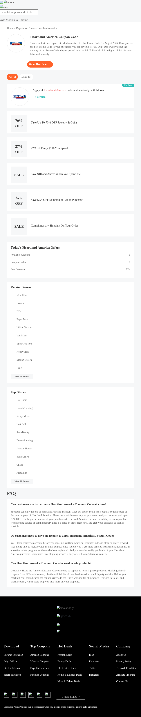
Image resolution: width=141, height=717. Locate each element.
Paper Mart (22, 319)
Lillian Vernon (24, 327)
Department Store (25, 28)
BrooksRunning (25, 440)
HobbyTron (23, 351)
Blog (91, 655)
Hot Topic (22, 400)
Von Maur (22, 335)
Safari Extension (12, 674)
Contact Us (122, 681)
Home (10, 28)
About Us (121, 655)
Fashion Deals (64, 655)
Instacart (21, 303)
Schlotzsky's (23, 456)
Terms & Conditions (126, 668)
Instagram (94, 674)
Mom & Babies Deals (68, 681)
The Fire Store (24, 343)
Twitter (93, 668)
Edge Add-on (10, 661)
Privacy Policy (123, 661)
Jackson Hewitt (24, 448)
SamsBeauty (23, 432)
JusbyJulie (22, 472)
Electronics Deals (66, 668)
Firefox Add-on (12, 668)
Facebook (94, 661)
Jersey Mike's (23, 416)
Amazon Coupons (39, 655)
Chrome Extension (13, 655)
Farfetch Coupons (39, 674)
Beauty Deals (64, 661)
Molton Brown (24, 359)
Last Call (21, 424)
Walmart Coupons (39, 661)
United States (70, 696)
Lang (19, 368)
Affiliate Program (125, 674)
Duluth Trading (25, 408)
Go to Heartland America (40, 64)
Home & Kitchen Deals (69, 674)
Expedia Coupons (39, 668)
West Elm (22, 295)
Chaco (20, 464)
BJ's (19, 311)
